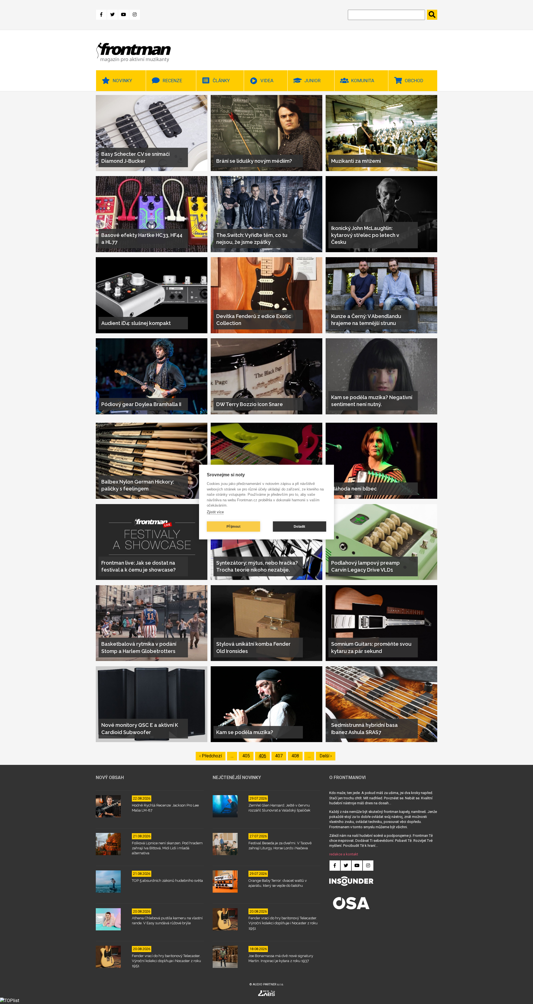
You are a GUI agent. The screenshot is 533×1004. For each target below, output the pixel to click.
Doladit (299, 527)
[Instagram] (134, 15)
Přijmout (233, 527)
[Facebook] (101, 15)
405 (247, 755)
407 (280, 755)
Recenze (172, 80)
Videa (266, 80)
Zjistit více (215, 512)
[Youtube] (123, 15)
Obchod (414, 80)
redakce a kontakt (343, 854)
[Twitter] (112, 15)
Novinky (122, 80)
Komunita (362, 80)
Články (221, 80)
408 (296, 755)
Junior (312, 80)
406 (264, 755)
